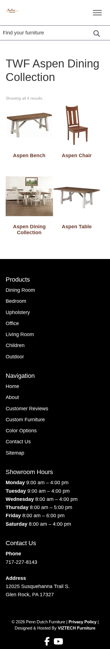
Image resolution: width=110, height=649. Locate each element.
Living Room (20, 334)
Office (12, 323)
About (12, 397)
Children (15, 345)
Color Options (21, 430)
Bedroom (16, 301)
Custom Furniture (25, 419)
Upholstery (18, 312)
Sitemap (15, 453)
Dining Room (20, 290)
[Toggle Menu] (97, 12)
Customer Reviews (27, 408)
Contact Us (18, 441)
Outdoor (15, 356)
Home (12, 386)
